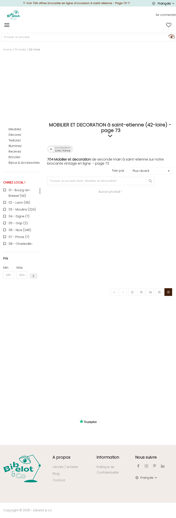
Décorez (15, 135)
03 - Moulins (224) (22, 209)
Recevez (15, 151)
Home (7, 49)
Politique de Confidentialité (108, 470)
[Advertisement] (88, 90)
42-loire (34, 49)
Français (164, 3)
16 (168, 292)
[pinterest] (155, 466)
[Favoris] (169, 25)
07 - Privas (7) (19, 237)
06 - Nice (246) (20, 230)
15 (159, 292)
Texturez (15, 140)
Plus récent (141, 171)
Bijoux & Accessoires (24, 163)
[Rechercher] (171, 36)
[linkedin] (163, 466)
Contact (59, 480)
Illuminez (15, 146)
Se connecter (166, 15)
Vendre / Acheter (65, 467)
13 (141, 292)
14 (150, 292)
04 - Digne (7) (19, 216)
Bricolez (14, 157)
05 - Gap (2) (18, 223)
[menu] (7, 25)
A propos (61, 457)
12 (132, 292)
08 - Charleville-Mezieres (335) (21, 246)
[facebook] (138, 466)
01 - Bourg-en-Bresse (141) (20, 193)
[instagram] (146, 466)
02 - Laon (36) (19, 202)
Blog (56, 473)
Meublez (15, 129)
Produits (20, 49)
